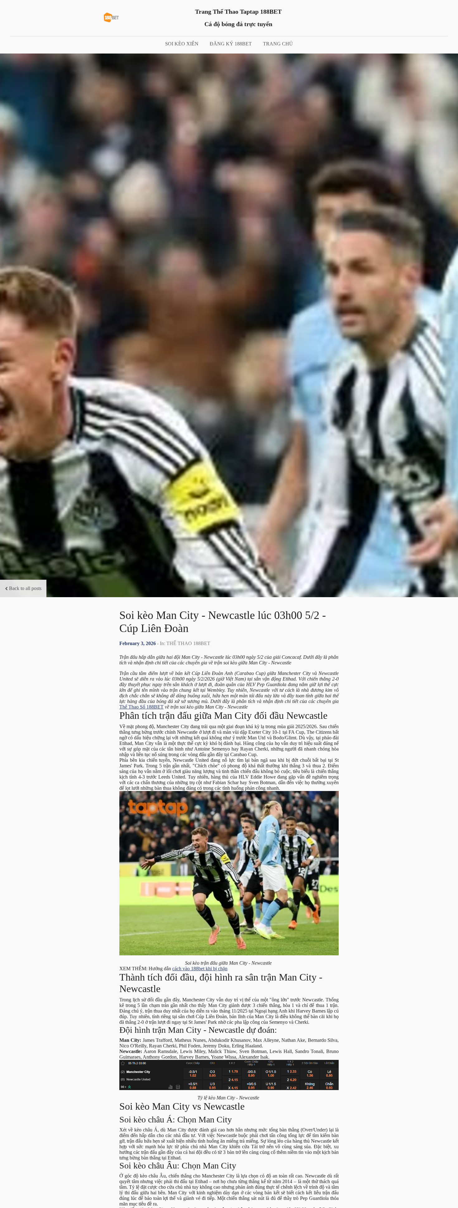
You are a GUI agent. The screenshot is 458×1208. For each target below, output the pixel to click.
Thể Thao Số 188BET (141, 706)
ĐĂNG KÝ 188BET (231, 43)
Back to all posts (25, 588)
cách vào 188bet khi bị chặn (199, 968)
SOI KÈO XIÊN (181, 43)
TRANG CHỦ (278, 43)
